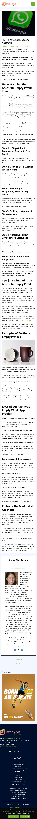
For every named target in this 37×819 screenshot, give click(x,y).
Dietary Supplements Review (18, 798)
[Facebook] (15, 650)
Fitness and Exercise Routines (18, 790)
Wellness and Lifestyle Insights (18, 788)
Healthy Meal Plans (8, 46)
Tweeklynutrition (26, 320)
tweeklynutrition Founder (18, 764)
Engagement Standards (18, 781)
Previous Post (18, 659)
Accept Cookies (13, 816)
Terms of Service (15, 807)
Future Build (18, 775)
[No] (35, 813)
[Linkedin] (22, 650)
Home (18, 762)
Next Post (18, 664)
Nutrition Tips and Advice (18, 792)
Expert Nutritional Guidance (18, 794)
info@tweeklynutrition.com (11, 746)
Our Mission (18, 766)
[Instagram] (14, 751)
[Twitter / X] (18, 650)
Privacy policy (25, 816)
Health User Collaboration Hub (18, 768)
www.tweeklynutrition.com (12, 738)
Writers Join (18, 779)
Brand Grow (18, 777)
